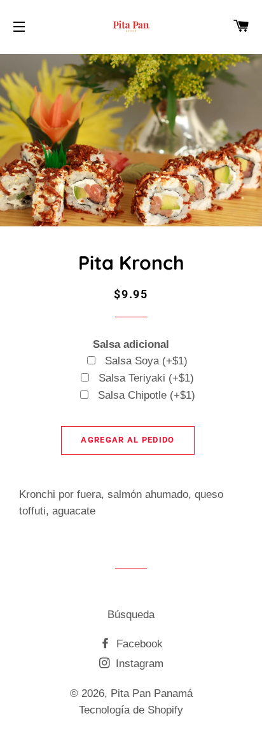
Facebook (138, 644)
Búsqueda (131, 615)
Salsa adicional (131, 344)
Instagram (138, 664)
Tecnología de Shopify (131, 710)
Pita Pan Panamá (152, 693)
